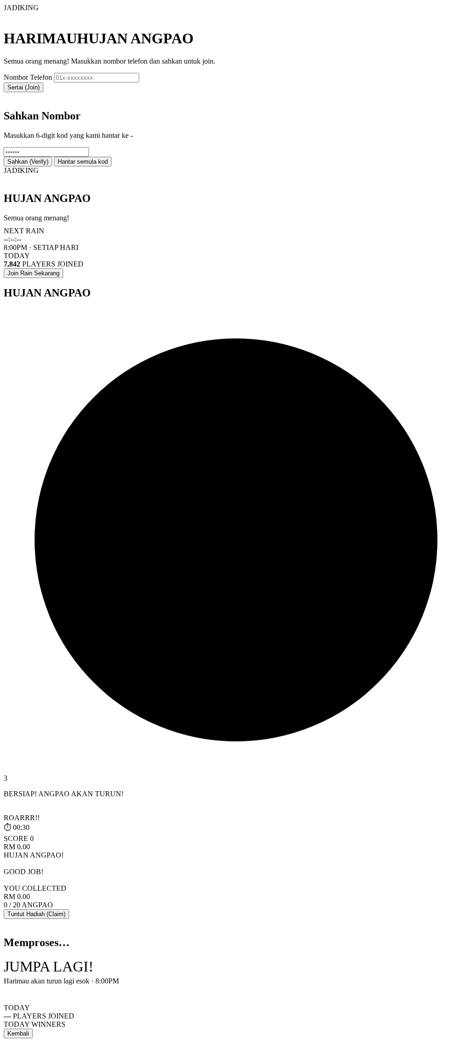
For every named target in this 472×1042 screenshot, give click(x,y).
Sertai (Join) (23, 87)
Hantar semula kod (83, 161)
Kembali (18, 1033)
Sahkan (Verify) (27, 161)
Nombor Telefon (28, 77)
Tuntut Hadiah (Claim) (36, 914)
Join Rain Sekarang (33, 273)
